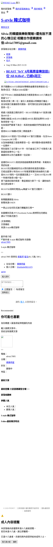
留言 (26, 257)
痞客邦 (21, 257)
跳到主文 (5, 27)
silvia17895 (5, 242)
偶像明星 (22, 49)
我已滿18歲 (6, 542)
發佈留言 (5, 292)
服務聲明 (27, 511)
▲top (3, 272)
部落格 (9, 57)
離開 (14, 542)
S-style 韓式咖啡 (15, 20)
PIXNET (12, 508)
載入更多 (5, 277)
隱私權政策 (45, 508)
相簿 (8, 54)
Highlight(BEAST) (25, 267)
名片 (8, 60)
